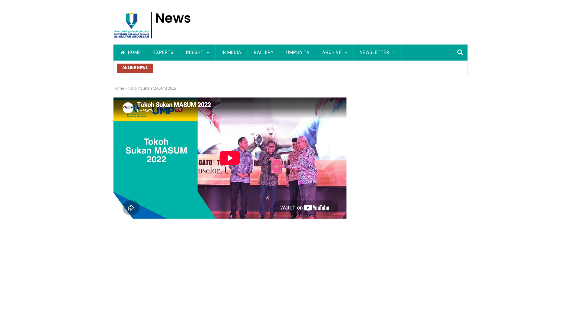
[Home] (154, 24)
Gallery (264, 52)
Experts (163, 52)
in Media (231, 52)
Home (134, 52)
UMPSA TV (298, 52)
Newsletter (375, 52)
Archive (332, 52)
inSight (195, 52)
